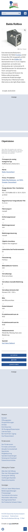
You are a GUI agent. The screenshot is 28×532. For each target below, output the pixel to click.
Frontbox (18, 55)
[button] (25, 13)
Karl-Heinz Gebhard (8, 343)
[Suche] (19, 13)
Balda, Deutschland (8, 172)
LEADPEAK (15, 524)
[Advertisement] (14, 115)
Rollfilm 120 (18, 59)
